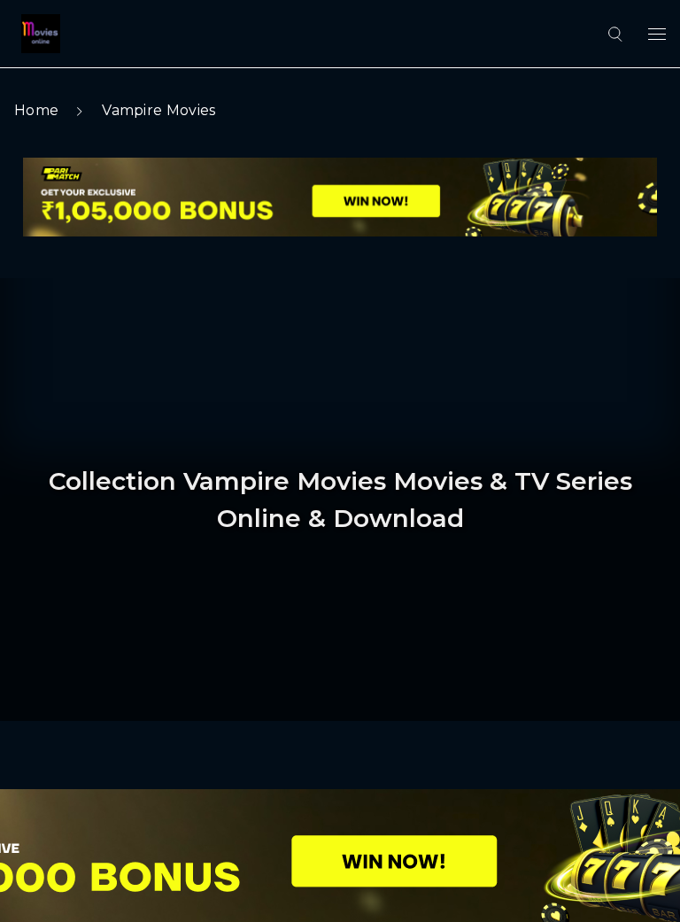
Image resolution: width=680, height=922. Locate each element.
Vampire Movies (158, 110)
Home (36, 110)
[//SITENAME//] (37, 33)
